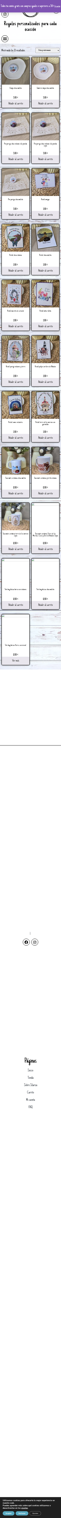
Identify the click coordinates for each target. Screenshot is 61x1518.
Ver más (15, 661)
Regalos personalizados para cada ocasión (30, 26)
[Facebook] (26, 942)
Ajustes (35, 1513)
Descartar (57, 6)
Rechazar (22, 1513)
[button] (4, 38)
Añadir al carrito (15, 104)
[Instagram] (5, 14)
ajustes (24, 1508)
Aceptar (9, 1513)
